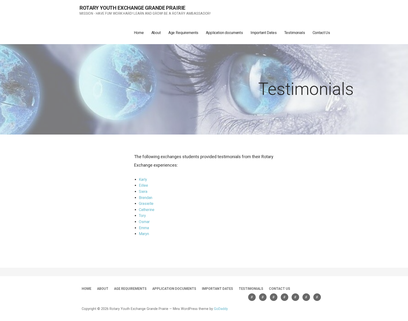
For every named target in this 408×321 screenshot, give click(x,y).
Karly (143, 179)
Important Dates (264, 32)
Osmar (144, 222)
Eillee (143, 185)
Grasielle (146, 203)
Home (139, 32)
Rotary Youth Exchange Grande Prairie (132, 8)
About (156, 32)
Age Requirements (183, 32)
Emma (144, 228)
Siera (143, 191)
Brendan (145, 197)
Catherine (146, 209)
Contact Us (321, 32)
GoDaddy (221, 309)
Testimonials (294, 32)
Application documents (224, 32)
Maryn (144, 234)
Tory (142, 215)
